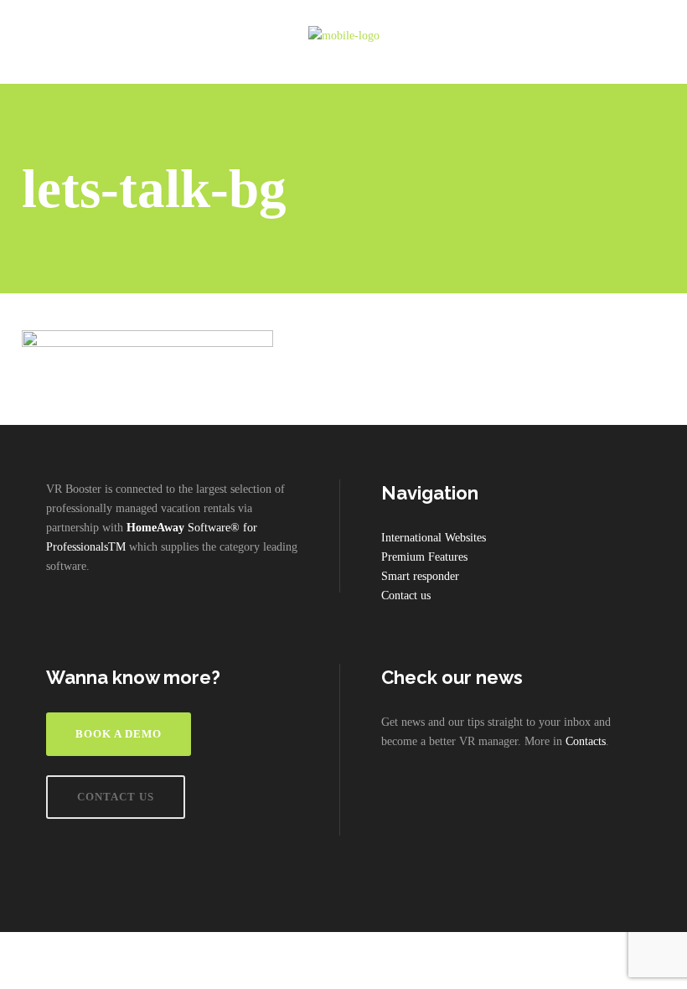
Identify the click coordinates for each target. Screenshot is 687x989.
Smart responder (420, 576)
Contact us (406, 595)
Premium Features (424, 557)
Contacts (586, 741)
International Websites (433, 537)
